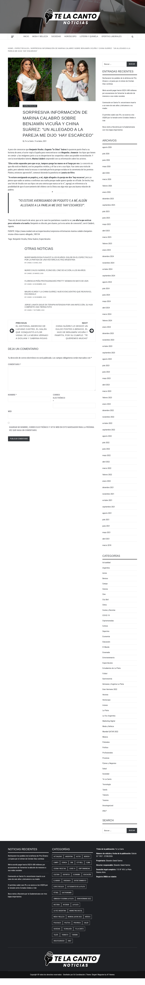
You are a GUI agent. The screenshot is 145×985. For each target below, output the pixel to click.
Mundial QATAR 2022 (110, 731)
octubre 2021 (107, 500)
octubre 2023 (107, 346)
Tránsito (105, 795)
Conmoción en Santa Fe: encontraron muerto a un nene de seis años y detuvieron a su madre (119, 105)
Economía (106, 636)
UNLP (104, 811)
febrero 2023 (107, 397)
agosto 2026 (107, 147)
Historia (105, 694)
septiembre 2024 (108, 275)
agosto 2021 (107, 513)
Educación (106, 642)
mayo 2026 (106, 166)
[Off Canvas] (12, 37)
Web (10, 411)
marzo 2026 (106, 179)
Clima (104, 605)
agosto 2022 (107, 436)
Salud (104, 768)
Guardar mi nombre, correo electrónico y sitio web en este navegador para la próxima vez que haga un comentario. (51, 428)
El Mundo (105, 647)
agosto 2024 (107, 282)
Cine (104, 594)
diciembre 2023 (108, 333)
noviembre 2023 (108, 340)
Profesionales (107, 753)
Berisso (105, 578)
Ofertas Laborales (112, 36)
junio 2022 (106, 449)
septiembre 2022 (108, 430)
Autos (104, 573)
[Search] (132, 37)
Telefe (104, 790)
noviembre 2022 (108, 417)
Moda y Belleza (40, 36)
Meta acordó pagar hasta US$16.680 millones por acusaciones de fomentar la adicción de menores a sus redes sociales (119, 93)
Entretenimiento (108, 657)
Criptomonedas (108, 621)
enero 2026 (106, 192)
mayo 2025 (106, 224)
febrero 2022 (107, 474)
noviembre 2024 (108, 263)
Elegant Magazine (98, 975)
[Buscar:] (114, 64)
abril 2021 (106, 539)
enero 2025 (106, 250)
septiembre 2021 (108, 507)
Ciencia (105, 589)
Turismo (105, 800)
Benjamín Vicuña (20, 239)
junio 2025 (106, 218)
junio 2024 (106, 295)
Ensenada (106, 652)
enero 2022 (106, 481)
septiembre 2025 (108, 205)
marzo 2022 (106, 468)
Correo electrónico (58, 398)
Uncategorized (107, 805)
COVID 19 (106, 615)
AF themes (111, 975)
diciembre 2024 (108, 256)
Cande (29, 263)
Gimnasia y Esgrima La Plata (113, 684)
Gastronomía (107, 679)
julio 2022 (105, 442)
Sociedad (56, 36)
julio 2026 (105, 153)
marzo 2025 (106, 237)
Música (105, 737)
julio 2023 (105, 365)
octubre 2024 (107, 269)
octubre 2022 (107, 423)
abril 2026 (106, 173)
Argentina (106, 568)
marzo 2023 (106, 391)
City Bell (105, 599)
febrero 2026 (107, 186)
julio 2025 (105, 211)
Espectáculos (30, 106)
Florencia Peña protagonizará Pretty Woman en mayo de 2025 (56, 281)
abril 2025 (106, 230)
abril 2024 (106, 308)
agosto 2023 (107, 359)
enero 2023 (106, 404)
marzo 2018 (106, 545)
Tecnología (106, 784)
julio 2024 (105, 288)
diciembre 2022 (108, 410)
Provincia (105, 758)
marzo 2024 (106, 314)
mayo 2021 (106, 532)
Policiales (106, 742)
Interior (105, 705)
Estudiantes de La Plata (111, 668)
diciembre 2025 (108, 198)
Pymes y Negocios (109, 763)
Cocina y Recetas (108, 610)
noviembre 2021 (108, 494)
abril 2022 (106, 462)
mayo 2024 (106, 301)
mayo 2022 (106, 455)
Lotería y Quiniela (89, 36)
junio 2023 (106, 372)
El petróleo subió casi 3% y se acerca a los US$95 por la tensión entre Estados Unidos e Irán (119, 118)
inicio (26, 36)
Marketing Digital (108, 721)
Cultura (105, 626)
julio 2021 (105, 519)
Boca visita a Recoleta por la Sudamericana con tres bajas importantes (118, 128)
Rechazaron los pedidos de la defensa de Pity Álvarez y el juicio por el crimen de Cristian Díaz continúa (119, 81)
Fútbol (104, 673)
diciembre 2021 (108, 487)
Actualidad (106, 562)
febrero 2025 (107, 243)
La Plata (105, 710)
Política (105, 747)
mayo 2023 (106, 378)
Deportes (105, 631)
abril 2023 (106, 385)
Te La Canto (29, 141)
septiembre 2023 (108, 353)
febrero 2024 (107, 320)
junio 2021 (106, 526)
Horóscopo (70, 36)
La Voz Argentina (108, 716)
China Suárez (33, 239)
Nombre (12, 395)
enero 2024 (106, 327)
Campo (105, 583)
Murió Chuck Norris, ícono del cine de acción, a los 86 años (55, 270)
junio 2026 (106, 160)
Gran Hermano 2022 (109, 689)
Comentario (14, 364)
